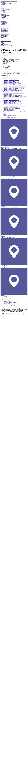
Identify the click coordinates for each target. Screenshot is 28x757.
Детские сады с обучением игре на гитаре (12, 103)
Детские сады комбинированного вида (11, 78)
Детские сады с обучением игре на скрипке (12, 104)
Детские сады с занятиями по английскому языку (14, 85)
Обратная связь (6, 303)
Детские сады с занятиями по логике (11, 89)
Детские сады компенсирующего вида (11, 80)
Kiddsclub (3, 236)
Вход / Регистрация (15, 305)
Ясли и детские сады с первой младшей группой (14, 111)
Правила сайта (6, 301)
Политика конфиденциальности (10, 302)
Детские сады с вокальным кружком (11, 82)
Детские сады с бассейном (9, 81)
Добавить (4, 55)
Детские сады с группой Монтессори (11, 84)
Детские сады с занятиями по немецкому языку (13, 91)
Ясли (4, 113)
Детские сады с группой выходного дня (12, 83)
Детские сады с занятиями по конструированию (13, 88)
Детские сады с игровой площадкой (11, 100)
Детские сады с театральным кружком (11, 108)
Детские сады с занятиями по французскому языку (14, 96)
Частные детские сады (8, 110)
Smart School (3, 295)
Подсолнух (3, 206)
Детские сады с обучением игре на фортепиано (13, 105)
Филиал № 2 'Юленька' (6, 265)
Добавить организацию (6, 305)
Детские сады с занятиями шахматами (11, 98)
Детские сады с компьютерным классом (12, 101)
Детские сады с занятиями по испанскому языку (14, 87)
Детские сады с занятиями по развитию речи (13, 95)
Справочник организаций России (19, 313)
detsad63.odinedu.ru (10, 60)
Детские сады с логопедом (9, 102)
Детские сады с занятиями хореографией (12, 97)
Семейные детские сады (8, 109)
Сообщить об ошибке (10, 117)
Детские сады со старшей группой (10, 107)
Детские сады (6, 77)
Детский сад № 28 (5, 147)
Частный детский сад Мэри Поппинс (9, 176)
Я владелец (3, 117)
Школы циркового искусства (9, 115)
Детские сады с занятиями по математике (12, 90)
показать (17, 59)
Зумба (4, 114)
